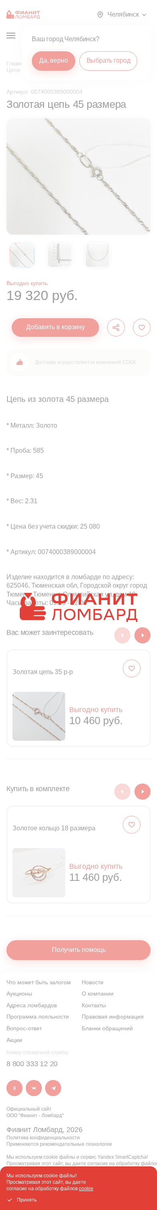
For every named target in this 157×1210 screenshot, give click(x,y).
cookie (86, 1188)
